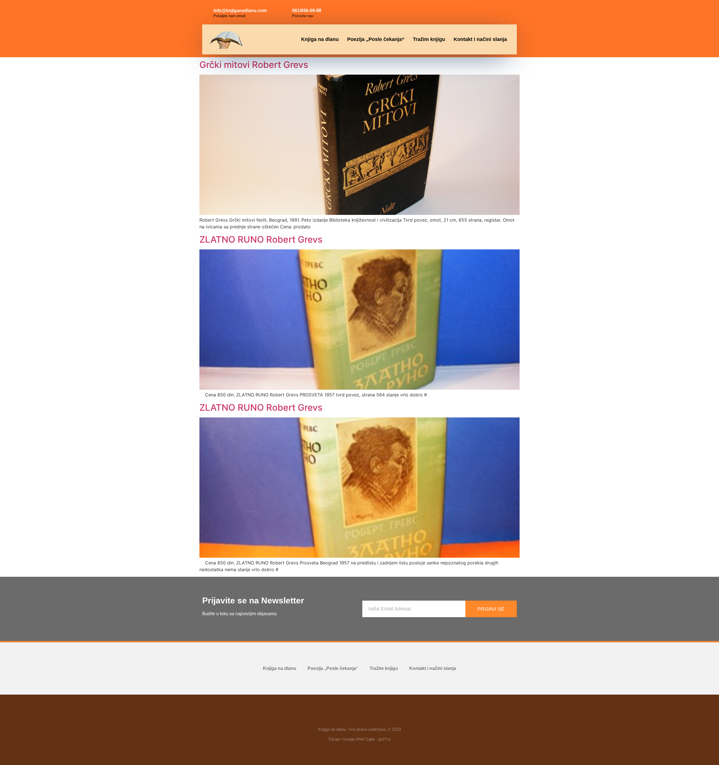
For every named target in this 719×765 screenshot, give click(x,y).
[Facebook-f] (343, 716)
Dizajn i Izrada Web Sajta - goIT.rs (360, 739)
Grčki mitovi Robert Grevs (253, 64)
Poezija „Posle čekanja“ (375, 39)
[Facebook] (482, 11)
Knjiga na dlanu (320, 39)
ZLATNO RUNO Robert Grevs (260, 239)
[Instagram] (494, 11)
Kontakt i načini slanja (480, 39)
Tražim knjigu (429, 39)
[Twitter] (507, 11)
